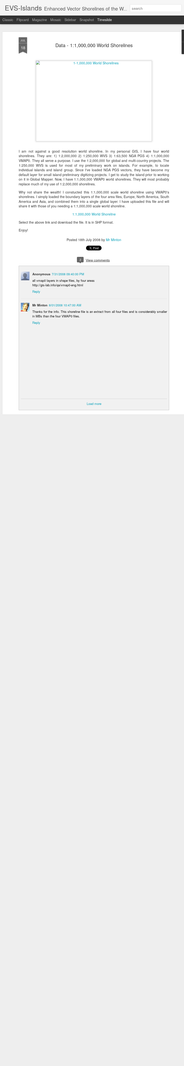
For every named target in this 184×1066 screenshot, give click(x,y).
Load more (94, 403)
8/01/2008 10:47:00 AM (65, 305)
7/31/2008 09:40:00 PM (68, 274)
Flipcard (23, 19)
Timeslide (104, 19)
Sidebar (70, 19)
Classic (7, 19)
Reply (36, 291)
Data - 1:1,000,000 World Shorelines (94, 45)
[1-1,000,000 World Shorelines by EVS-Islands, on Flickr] (94, 63)
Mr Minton (113, 239)
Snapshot (87, 19)
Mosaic (55, 19)
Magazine (39, 19)
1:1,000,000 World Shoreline (94, 214)
